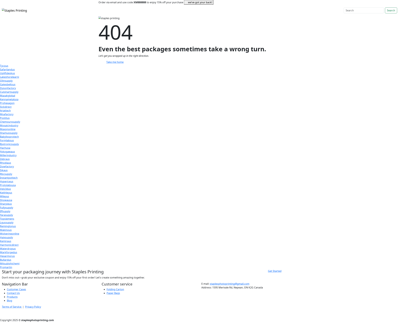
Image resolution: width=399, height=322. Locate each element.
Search (391, 10)
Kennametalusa (9, 99)
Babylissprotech (9, 136)
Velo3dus (5, 189)
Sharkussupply (8, 133)
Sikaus (4, 170)
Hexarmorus (7, 256)
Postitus (5, 118)
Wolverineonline (9, 233)
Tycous (4, 65)
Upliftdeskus (7, 73)
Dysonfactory (8, 88)
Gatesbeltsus (7, 84)
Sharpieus (6, 204)
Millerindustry (8, 155)
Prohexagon (7, 103)
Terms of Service (12, 306)
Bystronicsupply (9, 144)
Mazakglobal (7, 95)
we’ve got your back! (200, 2)
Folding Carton (115, 289)
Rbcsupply (6, 174)
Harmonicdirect (9, 245)
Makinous (6, 230)
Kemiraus (5, 241)
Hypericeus (6, 181)
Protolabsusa (8, 185)
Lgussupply (6, 222)
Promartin (6, 267)
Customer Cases (16, 289)
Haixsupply (6, 237)
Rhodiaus (5, 162)
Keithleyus (6, 192)
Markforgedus (8, 252)
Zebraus (5, 159)
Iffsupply (5, 211)
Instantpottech (9, 177)
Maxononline (7, 129)
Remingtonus (8, 226)
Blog (9, 300)
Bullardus (5, 260)
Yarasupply (6, 215)
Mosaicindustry (9, 125)
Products (12, 297)
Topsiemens (7, 218)
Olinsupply (6, 80)
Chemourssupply (10, 121)
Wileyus (4, 196)
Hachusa (5, 148)
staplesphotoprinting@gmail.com (229, 283)
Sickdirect (6, 107)
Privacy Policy (33, 306)
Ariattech (5, 110)
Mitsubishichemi (9, 263)
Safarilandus (7, 69)
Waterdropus (8, 248)
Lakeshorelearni (9, 77)
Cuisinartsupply (9, 92)
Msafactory (6, 114)
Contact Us (13, 293)
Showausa (6, 200)
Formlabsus (7, 140)
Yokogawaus (7, 151)
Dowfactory (7, 166)
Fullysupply (6, 207)
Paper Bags (113, 293)
